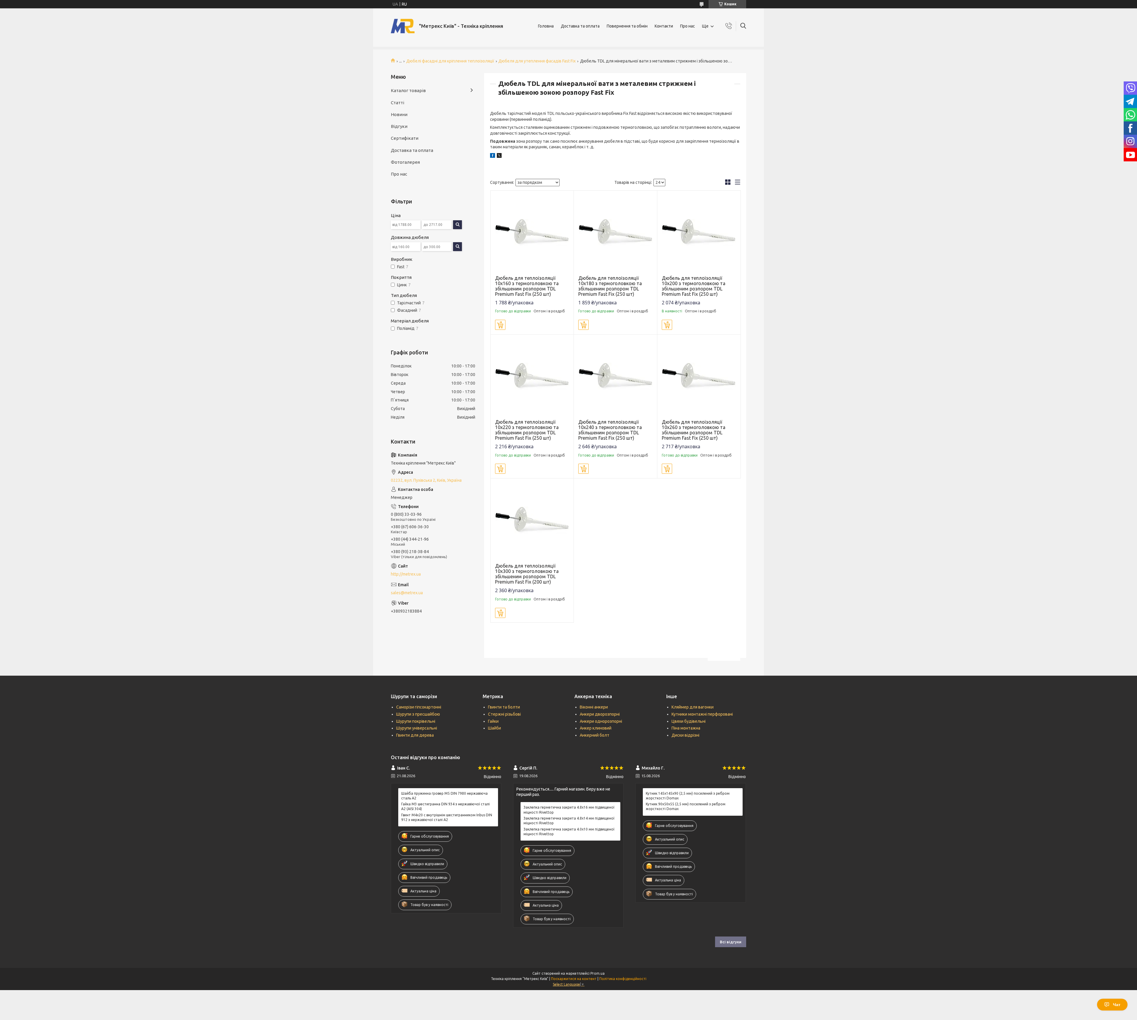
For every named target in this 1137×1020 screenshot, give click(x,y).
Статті (397, 102)
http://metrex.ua (406, 574)
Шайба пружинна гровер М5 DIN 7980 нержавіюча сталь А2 (444, 795)
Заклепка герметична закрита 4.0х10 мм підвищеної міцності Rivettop (568, 831)
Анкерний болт (594, 735)
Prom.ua (597, 973)
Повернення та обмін (627, 26)
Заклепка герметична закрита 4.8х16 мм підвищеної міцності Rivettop (568, 809)
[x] (499, 156)
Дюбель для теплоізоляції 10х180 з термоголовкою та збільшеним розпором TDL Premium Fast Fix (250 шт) (610, 286)
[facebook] (492, 156)
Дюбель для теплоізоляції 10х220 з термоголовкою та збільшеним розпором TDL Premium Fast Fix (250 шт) (527, 430)
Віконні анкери (594, 707)
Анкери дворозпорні (600, 714)
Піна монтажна (686, 728)
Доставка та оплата (580, 26)
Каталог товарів (408, 90)
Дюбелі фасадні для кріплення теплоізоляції (450, 61)
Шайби (494, 728)
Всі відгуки (730, 942)
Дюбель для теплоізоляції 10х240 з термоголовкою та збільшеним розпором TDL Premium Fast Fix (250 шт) (610, 430)
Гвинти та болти (504, 707)
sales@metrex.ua (407, 592)
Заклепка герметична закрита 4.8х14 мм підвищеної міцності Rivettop (568, 820)
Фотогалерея (405, 162)
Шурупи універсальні (416, 728)
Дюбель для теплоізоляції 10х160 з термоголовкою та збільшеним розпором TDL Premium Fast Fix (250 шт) (527, 286)
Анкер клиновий (595, 728)
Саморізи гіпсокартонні (418, 707)
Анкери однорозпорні (601, 721)
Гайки (493, 721)
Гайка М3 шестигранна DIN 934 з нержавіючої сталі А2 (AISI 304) (445, 806)
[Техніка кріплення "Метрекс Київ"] (403, 26)
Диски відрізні (685, 735)
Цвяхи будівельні (689, 721)
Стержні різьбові (504, 714)
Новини (399, 114)
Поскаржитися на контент (574, 979)
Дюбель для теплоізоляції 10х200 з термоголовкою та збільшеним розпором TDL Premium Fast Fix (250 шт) (693, 286)
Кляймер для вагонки (693, 707)
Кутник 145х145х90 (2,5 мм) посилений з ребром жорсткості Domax (688, 795)
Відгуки (399, 126)
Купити (500, 325)
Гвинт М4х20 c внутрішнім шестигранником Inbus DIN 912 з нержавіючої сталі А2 (446, 817)
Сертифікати (404, 138)
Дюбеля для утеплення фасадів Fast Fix (537, 61)
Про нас (687, 26)
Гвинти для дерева (415, 735)
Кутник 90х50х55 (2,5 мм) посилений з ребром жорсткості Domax (685, 806)
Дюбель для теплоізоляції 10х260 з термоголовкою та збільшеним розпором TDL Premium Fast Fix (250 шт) (693, 430)
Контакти (664, 26)
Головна (546, 26)
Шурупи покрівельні (415, 721)
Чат (1116, 1004)
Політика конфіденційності (622, 979)
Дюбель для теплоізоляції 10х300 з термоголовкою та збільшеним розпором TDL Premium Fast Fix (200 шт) (527, 573)
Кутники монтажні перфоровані (702, 714)
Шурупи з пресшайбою (418, 714)
